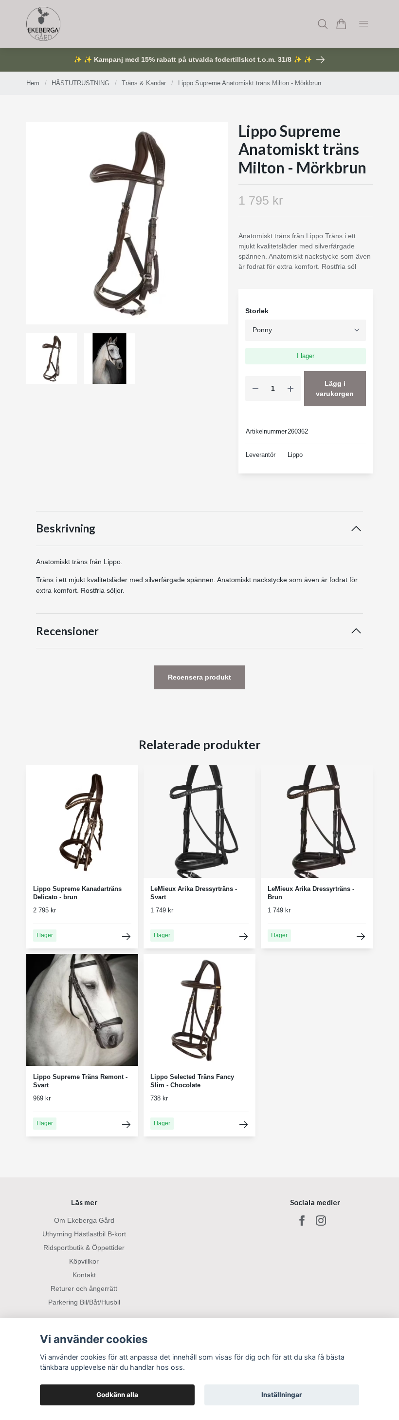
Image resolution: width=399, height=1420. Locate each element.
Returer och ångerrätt (84, 1288)
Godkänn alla (117, 1395)
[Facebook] (302, 1220)
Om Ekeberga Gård (84, 1220)
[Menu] (364, 24)
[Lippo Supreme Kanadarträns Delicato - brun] (126, 936)
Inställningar (281, 1395)
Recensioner (67, 631)
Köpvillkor (84, 1261)
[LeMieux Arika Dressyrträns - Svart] (243, 936)
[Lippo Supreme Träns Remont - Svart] (126, 1124)
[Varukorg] (341, 24)
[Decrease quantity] (255, 388)
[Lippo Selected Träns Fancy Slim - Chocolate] (243, 1124)
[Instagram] (321, 1220)
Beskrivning (65, 528)
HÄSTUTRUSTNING (80, 83)
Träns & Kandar (144, 83)
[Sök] (322, 24)
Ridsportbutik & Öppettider (84, 1247)
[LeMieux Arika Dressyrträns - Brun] (361, 936)
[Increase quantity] (290, 388)
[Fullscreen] (127, 223)
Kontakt (84, 1275)
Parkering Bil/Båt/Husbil (84, 1302)
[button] (213, 226)
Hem (32, 83)
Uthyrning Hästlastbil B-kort (84, 1234)
